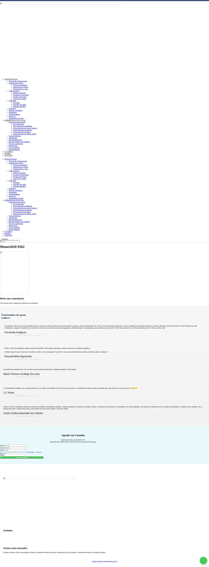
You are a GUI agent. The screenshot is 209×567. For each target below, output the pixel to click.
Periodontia (13, 112)
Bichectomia (13, 146)
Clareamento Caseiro (20, 87)
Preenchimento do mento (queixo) (25, 128)
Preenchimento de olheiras (22, 130)
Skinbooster (13, 138)
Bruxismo (12, 116)
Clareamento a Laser (20, 89)
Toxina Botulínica (15, 136)
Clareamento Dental (16, 83)
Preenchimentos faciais (17, 122)
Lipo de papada (14, 148)
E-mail (3, 448)
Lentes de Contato (19, 99)
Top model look (18, 124)
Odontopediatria (14, 114)
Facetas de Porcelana (21, 95)
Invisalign (16, 103)
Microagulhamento (15, 140)
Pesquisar (4, 239)
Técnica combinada (20, 85)
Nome (3, 446)
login (16, 303)
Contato (8, 155)
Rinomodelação (14, 150)
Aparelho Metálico (19, 107)
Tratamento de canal (16, 118)
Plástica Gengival (19, 93)
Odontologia (11, 79)
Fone (2, 450)
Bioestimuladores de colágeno (19, 142)
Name (2, 455)
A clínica (8, 152)
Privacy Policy (30, 452)
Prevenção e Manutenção (18, 81)
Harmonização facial (15, 120)
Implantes (12, 108)
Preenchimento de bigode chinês (24, 134)
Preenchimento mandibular (22, 126)
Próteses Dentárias (15, 110)
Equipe (7, 153)
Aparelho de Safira (19, 105)
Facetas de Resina (19, 97)
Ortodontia (12, 101)
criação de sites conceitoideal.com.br (104, 561)
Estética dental (14, 91)
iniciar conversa (21, 457)
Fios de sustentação (16, 144)
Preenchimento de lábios (22, 132)
